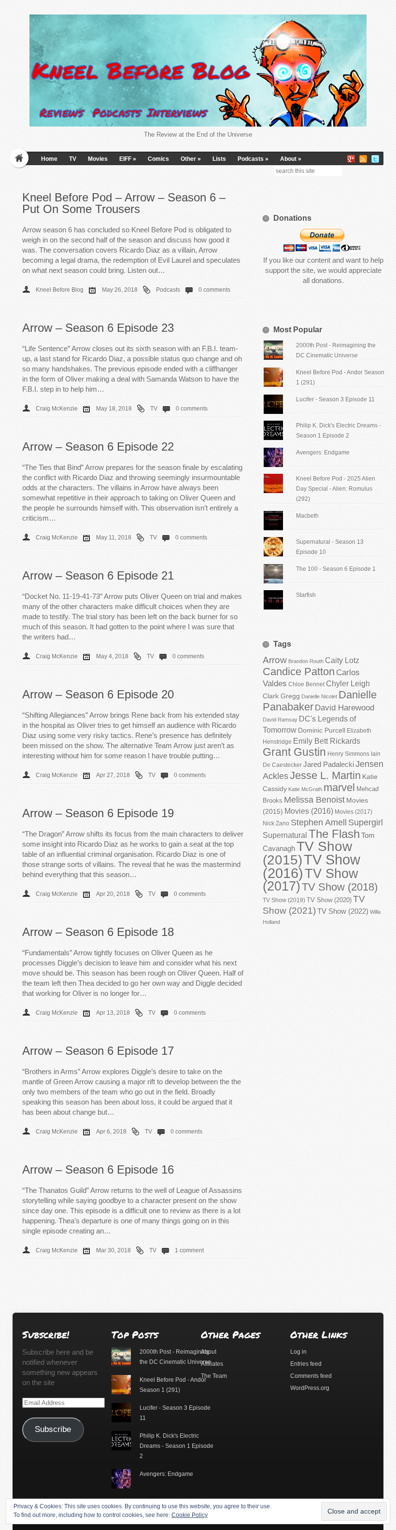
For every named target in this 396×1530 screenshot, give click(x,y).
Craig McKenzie (57, 408)
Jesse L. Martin (325, 775)
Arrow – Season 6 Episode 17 (98, 1050)
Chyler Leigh (348, 684)
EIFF (127, 159)
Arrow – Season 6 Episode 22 (98, 446)
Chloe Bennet (306, 684)
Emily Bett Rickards (326, 741)
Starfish (306, 595)
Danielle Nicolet (319, 696)
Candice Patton (299, 672)
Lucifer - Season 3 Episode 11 (335, 399)
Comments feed (311, 1376)
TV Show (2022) (342, 911)
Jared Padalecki (328, 764)
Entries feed (306, 1363)
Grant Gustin (294, 752)
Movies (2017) (353, 811)
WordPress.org (309, 1388)
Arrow (275, 660)
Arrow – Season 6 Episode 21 (98, 575)
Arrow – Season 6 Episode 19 (98, 813)
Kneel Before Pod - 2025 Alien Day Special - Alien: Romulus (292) (335, 488)
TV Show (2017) (310, 879)
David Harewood (344, 707)
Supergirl (365, 822)
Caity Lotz (342, 660)
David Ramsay (280, 719)
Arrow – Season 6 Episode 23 (98, 327)
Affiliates (212, 1363)
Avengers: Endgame (323, 452)
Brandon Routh (306, 661)
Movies (98, 159)
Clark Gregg (281, 696)
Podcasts (253, 159)
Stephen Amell (319, 822)
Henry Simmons (348, 754)
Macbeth (307, 515)
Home (49, 159)
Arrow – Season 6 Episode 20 (98, 694)
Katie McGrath (305, 789)
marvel (339, 787)
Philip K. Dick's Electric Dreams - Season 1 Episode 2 (176, 1445)
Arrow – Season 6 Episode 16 (98, 1169)
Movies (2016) (308, 811)
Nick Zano (276, 823)
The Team (214, 1376)
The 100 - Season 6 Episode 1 (336, 569)
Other (191, 159)
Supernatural (285, 835)
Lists (219, 159)
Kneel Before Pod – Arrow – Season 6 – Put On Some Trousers (124, 203)
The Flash (334, 833)
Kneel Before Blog (60, 289)
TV (72, 159)
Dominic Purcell (321, 730)
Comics (158, 159)
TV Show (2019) (284, 900)
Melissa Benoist (314, 799)
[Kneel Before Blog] (198, 70)
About (290, 159)
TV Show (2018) (340, 887)
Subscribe (53, 1429)
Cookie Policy (189, 1515)
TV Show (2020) (329, 900)
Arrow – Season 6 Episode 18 (98, 931)
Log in (298, 1351)
